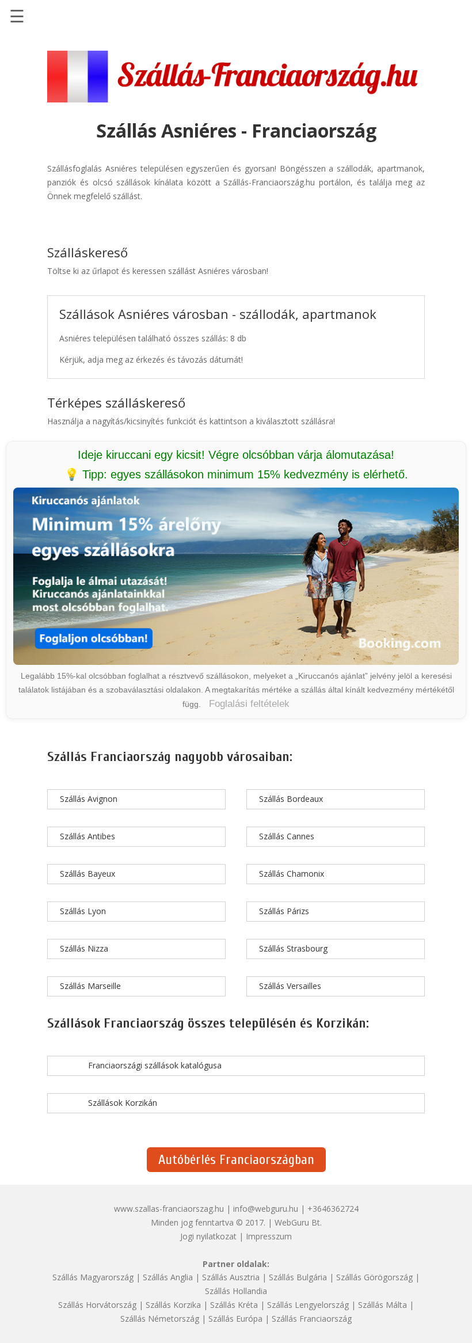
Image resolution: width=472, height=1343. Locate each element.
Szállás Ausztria (231, 1277)
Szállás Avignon (88, 798)
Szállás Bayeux (87, 873)
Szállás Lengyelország (308, 1304)
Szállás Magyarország (93, 1277)
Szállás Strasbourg (293, 948)
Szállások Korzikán (122, 1102)
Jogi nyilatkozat (208, 1236)
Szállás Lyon (83, 911)
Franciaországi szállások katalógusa (155, 1065)
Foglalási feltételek (249, 703)
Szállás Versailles (290, 985)
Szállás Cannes (286, 836)
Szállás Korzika (173, 1304)
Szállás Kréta (234, 1304)
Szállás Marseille (90, 985)
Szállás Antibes (87, 836)
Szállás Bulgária (298, 1277)
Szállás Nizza (84, 948)
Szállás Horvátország (97, 1304)
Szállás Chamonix (291, 873)
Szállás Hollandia (236, 1290)
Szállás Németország (159, 1318)
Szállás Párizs (284, 911)
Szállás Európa (235, 1318)
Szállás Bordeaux (291, 798)
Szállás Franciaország (312, 1318)
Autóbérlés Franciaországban (236, 1159)
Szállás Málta (382, 1304)
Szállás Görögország (374, 1277)
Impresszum (269, 1236)
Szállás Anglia (168, 1277)
